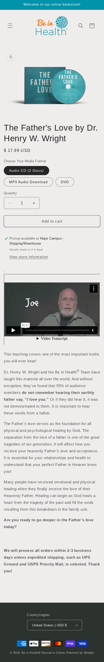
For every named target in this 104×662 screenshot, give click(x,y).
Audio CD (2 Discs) (26, 171)
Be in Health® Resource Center (43, 652)
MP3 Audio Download (28, 182)
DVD (65, 182)
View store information (28, 257)
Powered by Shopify (80, 652)
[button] (10, 25)
